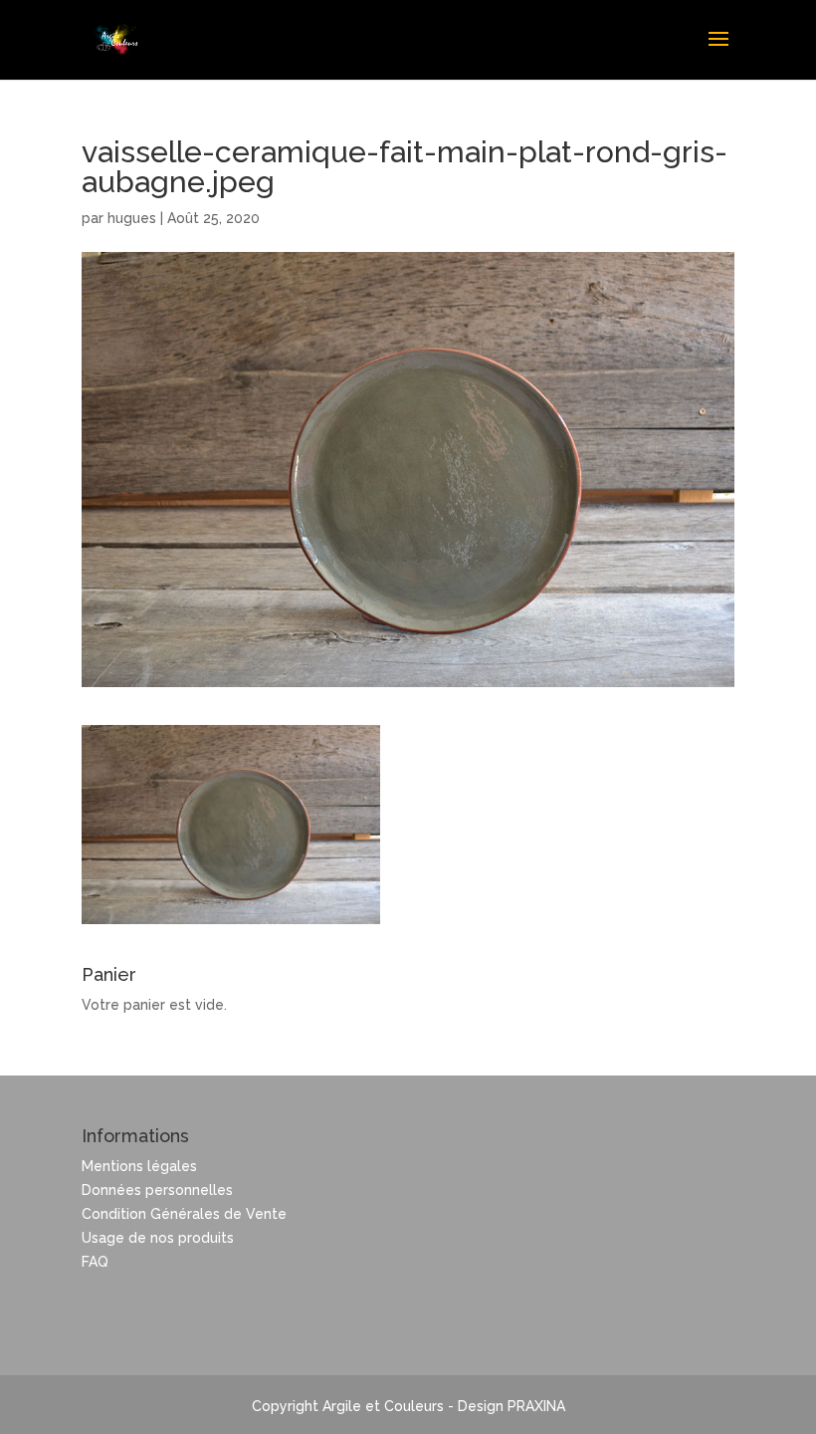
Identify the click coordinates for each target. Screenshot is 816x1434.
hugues (131, 218)
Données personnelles (157, 1190)
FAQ (95, 1262)
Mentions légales (139, 1166)
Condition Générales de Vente (184, 1214)
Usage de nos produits (158, 1238)
